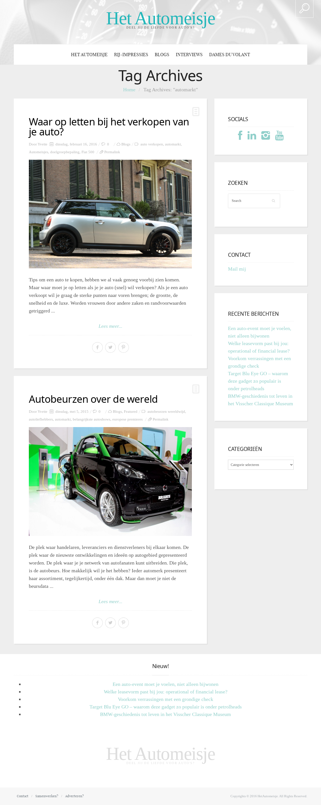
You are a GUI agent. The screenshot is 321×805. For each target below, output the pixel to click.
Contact (22, 796)
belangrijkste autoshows (91, 419)
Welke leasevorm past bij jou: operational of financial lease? (165, 691)
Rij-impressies (131, 54)
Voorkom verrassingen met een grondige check (165, 699)
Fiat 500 (88, 152)
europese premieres (127, 419)
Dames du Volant (229, 54)
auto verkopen (151, 144)
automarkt (173, 144)
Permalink (112, 152)
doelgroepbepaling (64, 152)
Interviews (189, 54)
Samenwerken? (46, 796)
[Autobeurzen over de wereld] (110, 481)
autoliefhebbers (41, 419)
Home (129, 89)
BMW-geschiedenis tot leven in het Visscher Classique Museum (165, 714)
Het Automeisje (160, 18)
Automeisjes (38, 152)
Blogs (162, 54)
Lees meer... (110, 326)
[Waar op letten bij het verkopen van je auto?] (110, 214)
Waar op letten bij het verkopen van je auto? (109, 126)
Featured (130, 412)
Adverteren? (74, 796)
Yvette (42, 144)
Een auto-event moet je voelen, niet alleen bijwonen (165, 684)
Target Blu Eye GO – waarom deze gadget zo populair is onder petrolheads (258, 381)
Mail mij (237, 269)
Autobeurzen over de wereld (93, 399)
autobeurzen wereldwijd (166, 412)
